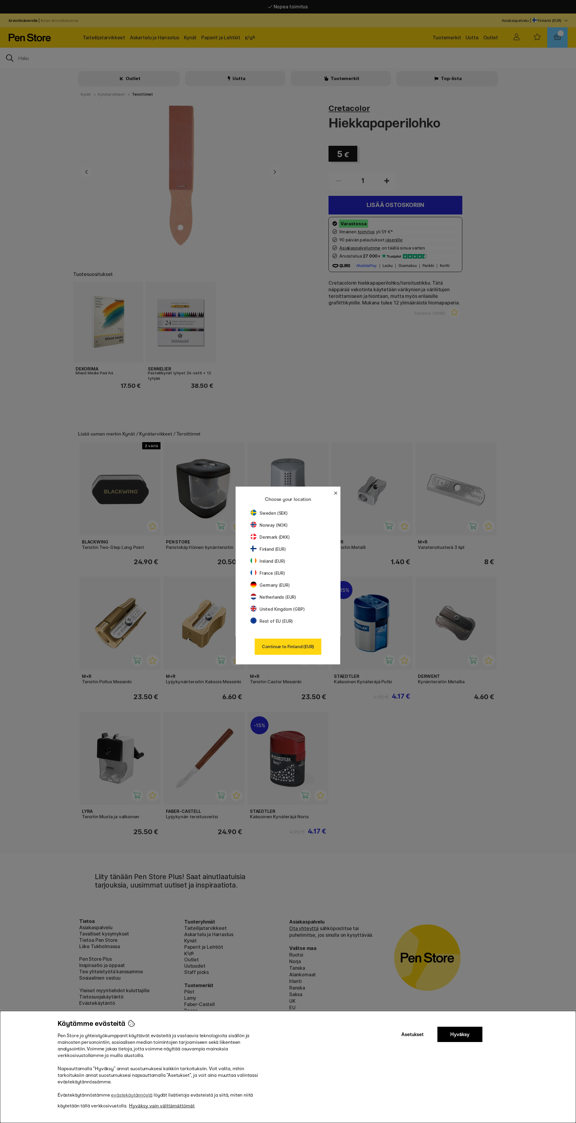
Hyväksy (460, 1034)
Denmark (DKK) (275, 537)
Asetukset (412, 1034)
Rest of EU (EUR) (276, 621)
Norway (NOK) (274, 525)
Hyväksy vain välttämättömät (162, 1106)
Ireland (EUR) (272, 561)
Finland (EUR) (273, 549)
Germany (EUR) (275, 585)
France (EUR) (272, 573)
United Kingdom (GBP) (282, 609)
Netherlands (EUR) (278, 597)
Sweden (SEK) (274, 513)
